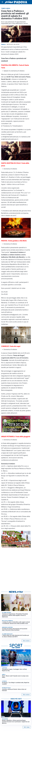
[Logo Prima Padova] (16, 2)
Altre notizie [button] (26, 640)
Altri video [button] (27, 727)
